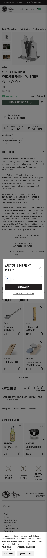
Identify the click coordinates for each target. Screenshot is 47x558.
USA (13, 279)
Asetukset (8, 553)
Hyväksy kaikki (25, 553)
